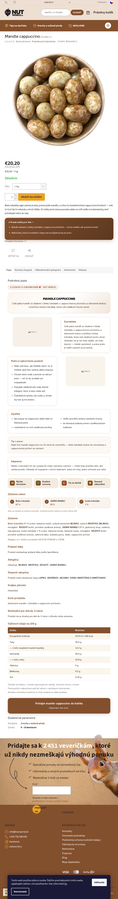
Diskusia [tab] (83, 270)
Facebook (14, 841)
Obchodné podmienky (73, 835)
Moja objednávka (71, 862)
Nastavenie (20, 891)
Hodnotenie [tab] (69, 270)
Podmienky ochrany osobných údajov (81, 840)
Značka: (67, 41)
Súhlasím (99, 882)
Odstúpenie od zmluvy (73, 844)
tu (66, 883)
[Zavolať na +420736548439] (9, 2)
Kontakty (49, 2)
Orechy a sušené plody (33, 723)
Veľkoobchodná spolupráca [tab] (48, 270)
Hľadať (77, 12)
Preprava (67, 853)
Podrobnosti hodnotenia (43, 41)
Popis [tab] (9, 270)
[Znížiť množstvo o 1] (15, 198)
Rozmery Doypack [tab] (23, 270)
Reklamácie (68, 849)
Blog (64, 857)
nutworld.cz (15, 846)
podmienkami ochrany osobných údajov (50, 801)
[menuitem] (16, 25)
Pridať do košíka (31, 197)
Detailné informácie (14, 241)
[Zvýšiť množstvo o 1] (15, 195)
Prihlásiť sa (38, 809)
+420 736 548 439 (18, 836)
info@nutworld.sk (18, 832)
